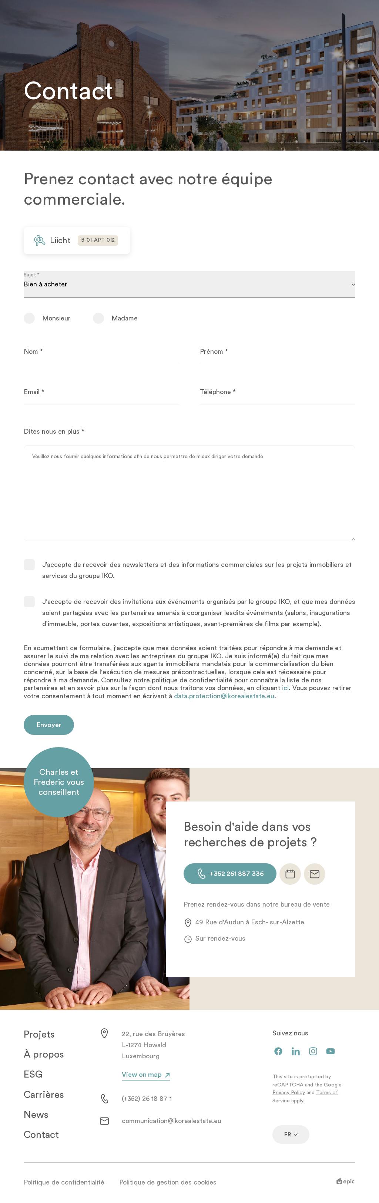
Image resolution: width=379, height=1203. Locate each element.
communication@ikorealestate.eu (171, 1121)
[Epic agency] (345, 1182)
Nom (33, 351)
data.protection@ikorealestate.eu (224, 696)
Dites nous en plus (54, 431)
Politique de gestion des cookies (168, 1182)
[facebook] (278, 1051)
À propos (44, 1054)
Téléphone (218, 392)
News (36, 1115)
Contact (41, 1135)
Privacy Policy (288, 1092)
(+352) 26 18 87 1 (147, 1098)
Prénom (214, 351)
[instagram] (313, 1051)
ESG (33, 1074)
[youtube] (330, 1051)
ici (285, 688)
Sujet (31, 274)
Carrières (44, 1095)
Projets (39, 1034)
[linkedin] (296, 1051)
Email (34, 392)
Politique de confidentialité (64, 1182)
